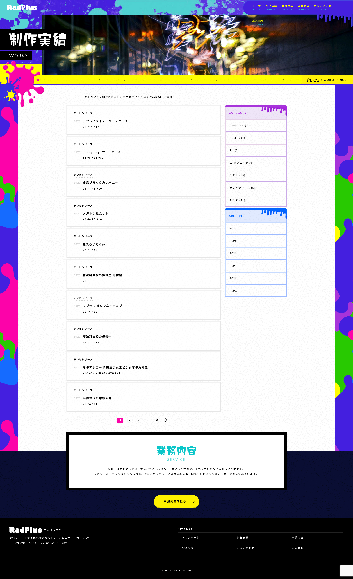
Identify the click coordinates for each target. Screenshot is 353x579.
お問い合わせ (323, 7)
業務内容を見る (175, 501)
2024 (233, 265)
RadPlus (21, 7)
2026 (233, 290)
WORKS (329, 79)
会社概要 (304, 7)
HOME (314, 79)
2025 (233, 278)
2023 (233, 253)
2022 (233, 240)
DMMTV (238, 125)
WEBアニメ (241, 162)
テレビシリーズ (83, 113)
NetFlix (237, 137)
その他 (237, 175)
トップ (256, 7)
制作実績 (271, 7)
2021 (233, 228)
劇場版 (237, 200)
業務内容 (287, 7)
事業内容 (298, 537)
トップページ (191, 537)
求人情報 (258, 22)
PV (234, 150)
